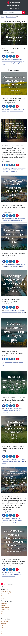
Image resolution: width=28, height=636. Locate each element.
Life (2, 627)
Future (3, 634)
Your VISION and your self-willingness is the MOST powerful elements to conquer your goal (13, 561)
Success (3, 625)
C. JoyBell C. (7, 161)
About (19, 6)
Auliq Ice (6, 258)
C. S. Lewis (4, 612)
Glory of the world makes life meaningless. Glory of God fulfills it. (13, 207)
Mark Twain (4, 605)
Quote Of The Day (14, 8)
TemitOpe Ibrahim (9, 103)
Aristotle (3, 616)
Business (3, 623)
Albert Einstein (5, 607)
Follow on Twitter (6, 594)
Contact (14, 6)
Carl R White (7, 402)
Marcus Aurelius (5, 610)
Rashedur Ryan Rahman (11, 566)
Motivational (4, 621)
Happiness (4, 632)
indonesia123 (8, 212)
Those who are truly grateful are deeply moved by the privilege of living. (13, 448)
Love (2, 630)
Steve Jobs (4, 603)
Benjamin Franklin (6, 614)
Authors (9, 6)
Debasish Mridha (11, 17)
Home (2, 17)
